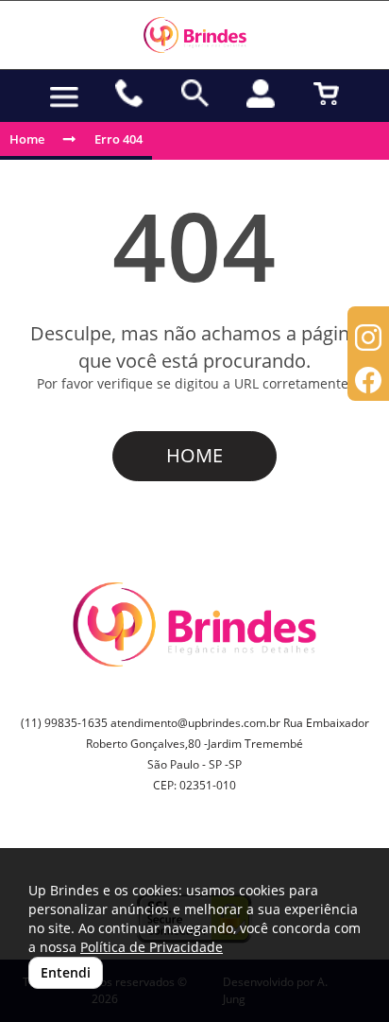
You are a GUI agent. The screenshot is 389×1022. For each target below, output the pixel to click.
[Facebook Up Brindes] (368, 382)
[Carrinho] (326, 93)
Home (26, 138)
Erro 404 (118, 138)
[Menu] (63, 97)
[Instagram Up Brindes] (368, 340)
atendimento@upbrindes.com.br (195, 723)
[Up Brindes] (194, 35)
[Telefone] (130, 93)
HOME (194, 455)
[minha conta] (260, 93)
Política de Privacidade (151, 947)
